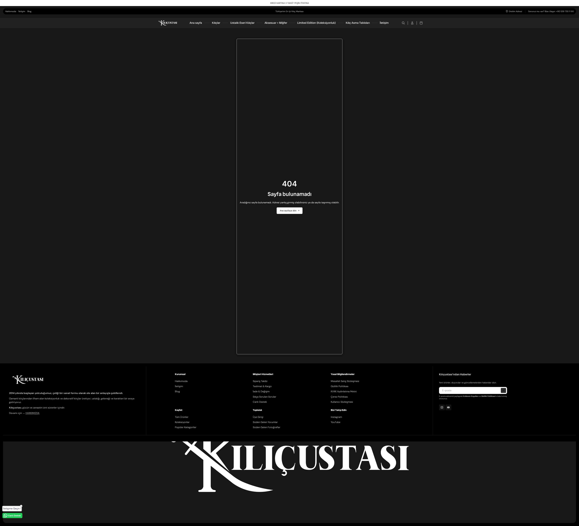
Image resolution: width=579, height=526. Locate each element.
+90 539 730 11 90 (565, 11)
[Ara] (403, 23)
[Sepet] (420, 23)
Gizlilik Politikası (339, 386)
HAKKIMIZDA (32, 413)
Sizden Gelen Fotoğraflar (266, 427)
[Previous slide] (253, 11)
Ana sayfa (196, 23)
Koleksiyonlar (182, 422)
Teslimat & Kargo (262, 386)
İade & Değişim (261, 391)
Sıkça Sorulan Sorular (264, 396)
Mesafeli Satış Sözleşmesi (345, 381)
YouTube (335, 422)
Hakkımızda (10, 11)
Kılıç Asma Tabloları (358, 23)
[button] (503, 390)
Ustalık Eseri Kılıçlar (242, 23)
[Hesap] (412, 23)
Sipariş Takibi (260, 381)
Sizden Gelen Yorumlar (265, 422)
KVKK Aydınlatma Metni (344, 391)
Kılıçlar (216, 23)
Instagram (336, 417)
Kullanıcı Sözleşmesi (342, 401)
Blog (29, 11)
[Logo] (167, 23)
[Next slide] (325, 11)
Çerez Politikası (339, 396)
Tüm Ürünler (181, 417)
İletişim (21, 11)
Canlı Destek (260, 401)
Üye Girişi (258, 417)
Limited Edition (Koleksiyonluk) (316, 23)
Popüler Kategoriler (185, 427)
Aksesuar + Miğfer (276, 23)
